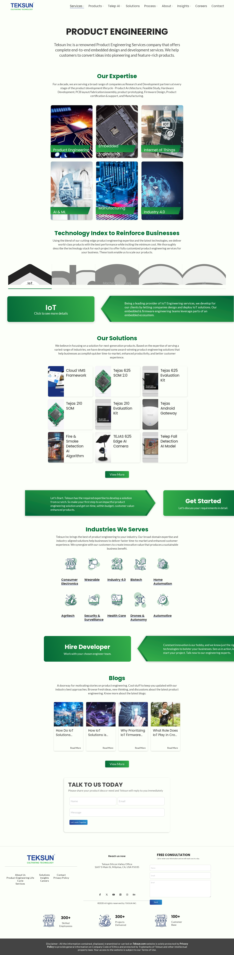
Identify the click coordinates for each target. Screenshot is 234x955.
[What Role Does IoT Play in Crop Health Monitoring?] (165, 714)
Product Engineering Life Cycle (20, 879)
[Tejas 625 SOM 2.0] (102, 381)
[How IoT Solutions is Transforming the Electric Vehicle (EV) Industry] (100, 714)
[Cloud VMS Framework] (55, 381)
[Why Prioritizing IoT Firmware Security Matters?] (133, 714)
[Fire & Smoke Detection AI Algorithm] (55, 447)
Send (156, 902)
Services (20, 883)
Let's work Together (78, 822)
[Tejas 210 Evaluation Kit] (102, 414)
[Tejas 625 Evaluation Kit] (149, 381)
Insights (44, 877)
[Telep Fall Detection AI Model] (149, 447)
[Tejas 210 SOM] (55, 414)
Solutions (44, 874)
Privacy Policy (61, 877)
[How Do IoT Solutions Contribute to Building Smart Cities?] (68, 714)
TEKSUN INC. (130, 903)
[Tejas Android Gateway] (149, 414)
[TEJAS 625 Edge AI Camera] (102, 447)
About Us (20, 874)
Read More (75, 747)
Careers (44, 880)
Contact (61, 874)
